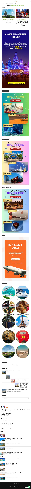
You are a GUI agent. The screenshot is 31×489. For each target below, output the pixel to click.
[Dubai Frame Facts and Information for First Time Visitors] (2, 444)
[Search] (30, 1)
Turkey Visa (10, 427)
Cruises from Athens (3, 427)
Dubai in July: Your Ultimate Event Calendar (21, 379)
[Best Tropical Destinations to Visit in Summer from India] (2, 459)
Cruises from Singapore (4, 424)
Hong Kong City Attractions (6, 3)
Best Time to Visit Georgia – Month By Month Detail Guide (12, 447)
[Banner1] (15, 59)
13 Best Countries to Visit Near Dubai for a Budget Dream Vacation (13, 438)
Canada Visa (10, 424)
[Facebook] (1, 418)
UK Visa (10, 428)
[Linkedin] (16, 483)
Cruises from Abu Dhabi (4, 423)
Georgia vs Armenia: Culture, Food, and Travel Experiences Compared (14, 472)
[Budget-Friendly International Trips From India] (2, 464)
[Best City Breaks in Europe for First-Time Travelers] (2, 469)
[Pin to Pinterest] (23, 25)
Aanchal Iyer (18, 23)
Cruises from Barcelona (4, 428)
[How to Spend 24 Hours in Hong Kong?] (8, 13)
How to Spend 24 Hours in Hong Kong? (8, 20)
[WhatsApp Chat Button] (29, 487)
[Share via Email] (24, 25)
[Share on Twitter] (22, 25)
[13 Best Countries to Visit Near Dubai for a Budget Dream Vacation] (2, 439)
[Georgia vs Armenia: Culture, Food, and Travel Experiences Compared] (2, 473)
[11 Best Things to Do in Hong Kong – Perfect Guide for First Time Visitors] (22, 13)
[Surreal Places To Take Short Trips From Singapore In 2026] (2, 435)
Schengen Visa (11, 423)
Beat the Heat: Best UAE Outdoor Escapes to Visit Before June (14, 370)
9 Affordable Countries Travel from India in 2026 (11, 477)
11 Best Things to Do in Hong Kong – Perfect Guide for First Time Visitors (22, 22)
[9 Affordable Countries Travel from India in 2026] (2, 478)
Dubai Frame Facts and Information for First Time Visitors (12, 443)
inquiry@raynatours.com (7, 411)
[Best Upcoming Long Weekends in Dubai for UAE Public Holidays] (2, 453)
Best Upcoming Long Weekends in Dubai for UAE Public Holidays (13, 452)
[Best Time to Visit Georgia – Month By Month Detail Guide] (2, 448)
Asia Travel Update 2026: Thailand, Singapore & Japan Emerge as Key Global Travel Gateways (24, 384)
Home (2, 3)
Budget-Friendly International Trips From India (11, 463)
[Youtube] (6, 418)
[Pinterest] (14, 483)
